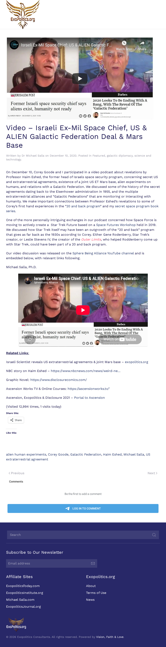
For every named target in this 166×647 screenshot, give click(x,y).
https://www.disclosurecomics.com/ (58, 380)
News (90, 600)
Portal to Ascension (89, 398)
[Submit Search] (154, 535)
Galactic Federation (85, 454)
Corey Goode (58, 454)
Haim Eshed (112, 454)
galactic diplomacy (120, 155)
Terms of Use (96, 593)
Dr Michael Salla (33, 155)
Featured (99, 155)
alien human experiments (26, 454)
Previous (17, 473)
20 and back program (83, 206)
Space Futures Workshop (116, 225)
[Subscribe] (93, 563)
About (91, 586)
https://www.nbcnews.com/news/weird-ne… (85, 371)
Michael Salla (133, 454)
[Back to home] (22, 14)
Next (151, 473)
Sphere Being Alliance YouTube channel (103, 253)
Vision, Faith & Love (109, 636)
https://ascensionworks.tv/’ (89, 389)
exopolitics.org (136, 362)
